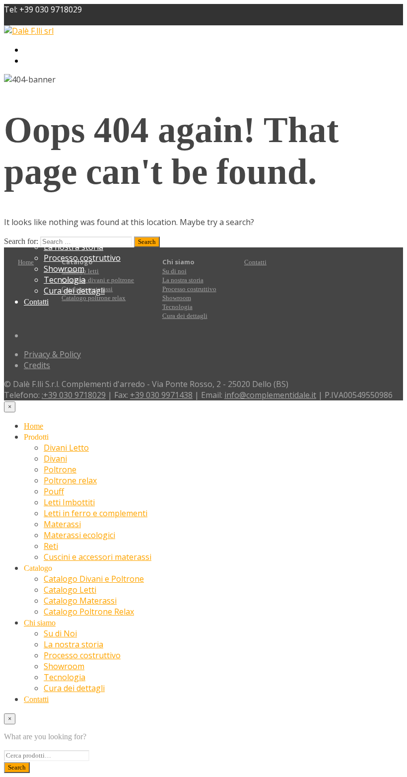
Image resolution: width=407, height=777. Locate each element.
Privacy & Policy (52, 354)
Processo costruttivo (82, 257)
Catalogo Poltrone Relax (89, 214)
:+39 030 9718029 (74, 394)
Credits (37, 365)
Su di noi (174, 271)
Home (26, 262)
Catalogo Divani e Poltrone (94, 578)
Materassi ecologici (79, 535)
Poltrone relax (70, 83)
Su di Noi (60, 633)
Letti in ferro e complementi (95, 513)
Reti (51, 546)
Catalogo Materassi (80, 203)
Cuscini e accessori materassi (97, 556)
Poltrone (60, 72)
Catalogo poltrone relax (94, 298)
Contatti (36, 302)
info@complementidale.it (270, 394)
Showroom (64, 268)
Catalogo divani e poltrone (98, 280)
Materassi (62, 524)
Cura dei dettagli (74, 290)
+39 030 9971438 (161, 394)
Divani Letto (66, 50)
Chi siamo (40, 623)
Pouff (54, 93)
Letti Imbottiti (69, 104)
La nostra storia (183, 280)
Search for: (21, 241)
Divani (55, 61)
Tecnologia (64, 279)
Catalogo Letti (70, 589)
